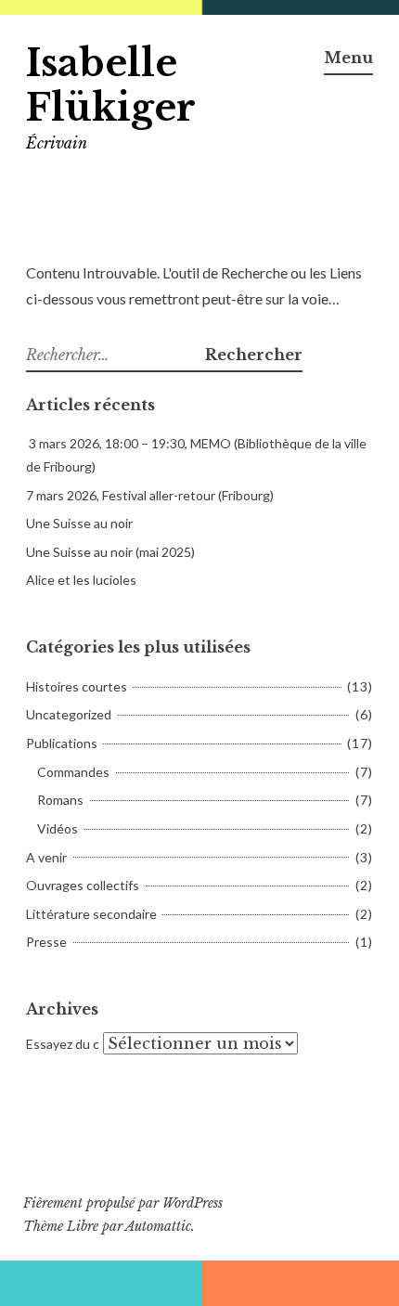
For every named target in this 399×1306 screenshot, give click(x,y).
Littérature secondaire (91, 914)
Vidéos (57, 828)
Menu (348, 57)
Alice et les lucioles (81, 580)
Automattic (158, 1226)
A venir (46, 857)
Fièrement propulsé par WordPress (123, 1203)
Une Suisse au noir (79, 523)
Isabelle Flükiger (111, 85)
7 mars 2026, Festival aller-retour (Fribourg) (150, 495)
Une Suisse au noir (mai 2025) (110, 552)
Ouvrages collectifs (82, 885)
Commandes (73, 772)
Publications (61, 743)
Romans (60, 800)
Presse (46, 942)
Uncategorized (68, 714)
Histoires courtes (76, 686)
